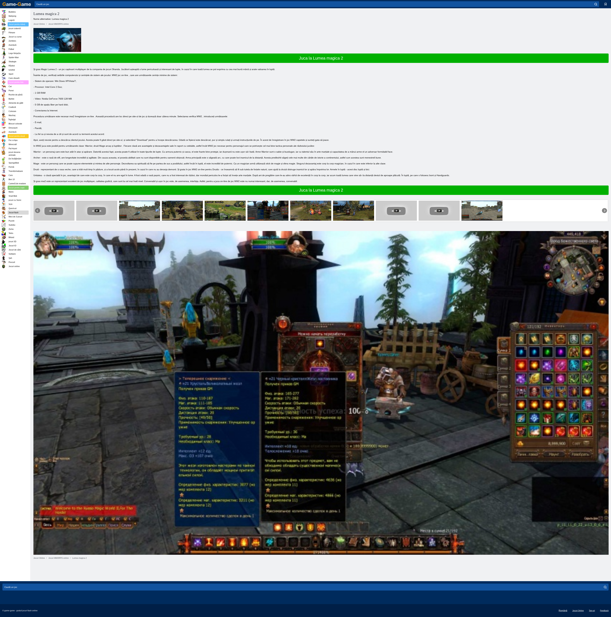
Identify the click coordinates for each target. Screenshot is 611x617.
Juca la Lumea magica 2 (321, 58)
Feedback (604, 611)
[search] (595, 4)
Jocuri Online (578, 611)
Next (604, 210)
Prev (37, 210)
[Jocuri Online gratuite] (16, 4)
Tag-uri (592, 611)
